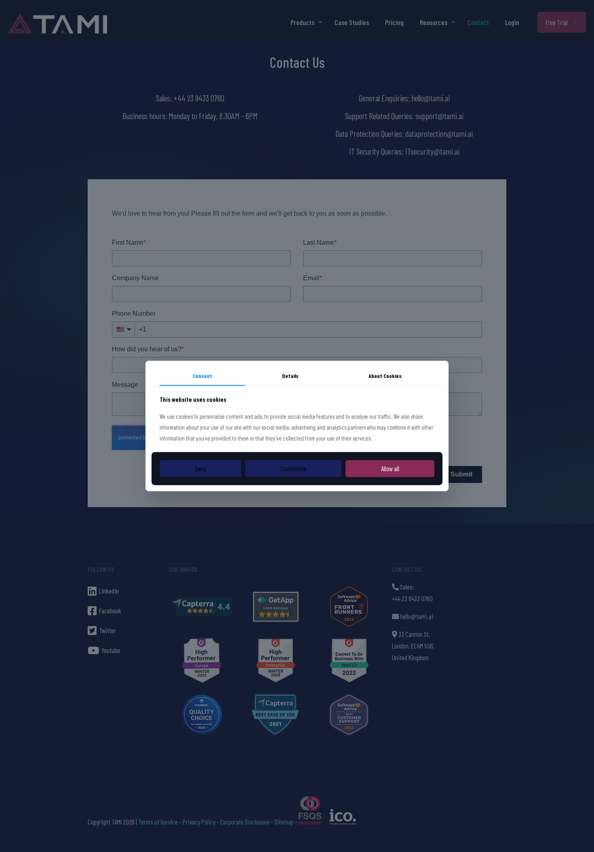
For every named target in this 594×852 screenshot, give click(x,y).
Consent (202, 375)
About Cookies (385, 375)
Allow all (390, 468)
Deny (200, 468)
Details (290, 375)
